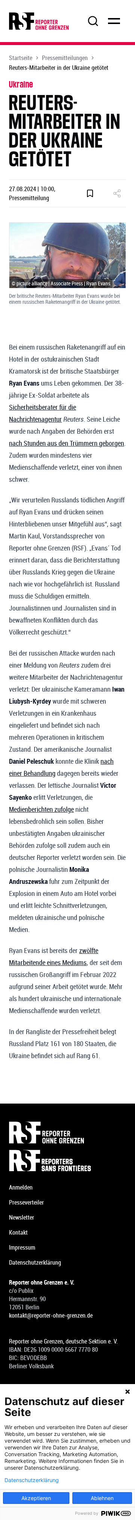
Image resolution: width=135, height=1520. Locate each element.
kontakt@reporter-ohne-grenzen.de (51, 1315)
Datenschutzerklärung (35, 1262)
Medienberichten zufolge (41, 809)
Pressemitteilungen (65, 58)
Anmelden (21, 1187)
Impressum (22, 1247)
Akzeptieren (36, 1498)
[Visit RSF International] (67, 1161)
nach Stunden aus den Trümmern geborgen (66, 443)
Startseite (20, 58)
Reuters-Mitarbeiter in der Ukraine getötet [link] (58, 67)
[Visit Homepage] (67, 1132)
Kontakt (18, 1232)
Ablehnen (102, 1498)
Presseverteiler (26, 1202)
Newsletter (21, 1217)
